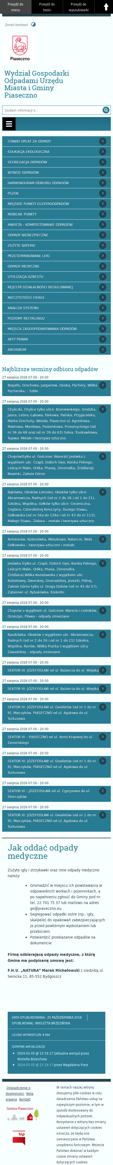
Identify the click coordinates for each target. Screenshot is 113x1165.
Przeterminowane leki (29, 255)
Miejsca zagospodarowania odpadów (42, 328)
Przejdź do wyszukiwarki (79, 7)
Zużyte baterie (21, 245)
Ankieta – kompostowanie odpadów (40, 224)
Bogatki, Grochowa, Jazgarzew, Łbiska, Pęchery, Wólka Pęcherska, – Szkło (52, 388)
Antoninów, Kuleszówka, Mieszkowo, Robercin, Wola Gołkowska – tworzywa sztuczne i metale (50, 542)
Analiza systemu (23, 307)
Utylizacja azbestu (25, 276)
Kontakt (24, 1099)
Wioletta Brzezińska (52, 1023)
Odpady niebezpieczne (28, 234)
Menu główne (9, 124)
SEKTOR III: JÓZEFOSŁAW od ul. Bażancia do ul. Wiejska (53, 670)
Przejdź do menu (15, 7)
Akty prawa (18, 339)
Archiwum (17, 349)
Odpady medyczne (23, 266)
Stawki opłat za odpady (29, 141)
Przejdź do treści (47, 7)
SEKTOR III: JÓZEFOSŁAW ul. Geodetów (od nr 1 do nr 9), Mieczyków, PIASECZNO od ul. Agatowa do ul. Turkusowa (52, 712)
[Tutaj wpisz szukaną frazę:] (51, 110)
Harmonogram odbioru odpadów (38, 182)
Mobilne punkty (22, 214)
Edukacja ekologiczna (28, 151)
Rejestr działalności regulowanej (40, 287)
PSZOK (13, 193)
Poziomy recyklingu (26, 318)
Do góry (106, 7)
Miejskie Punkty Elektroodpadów (38, 203)
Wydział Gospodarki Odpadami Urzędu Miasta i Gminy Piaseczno (36, 84)
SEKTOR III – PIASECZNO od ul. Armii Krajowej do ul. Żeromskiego (50, 739)
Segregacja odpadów (27, 162)
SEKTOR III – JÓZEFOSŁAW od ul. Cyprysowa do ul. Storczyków (49, 793)
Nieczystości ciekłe (26, 297)
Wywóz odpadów (23, 172)
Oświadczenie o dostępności (18, 1090)
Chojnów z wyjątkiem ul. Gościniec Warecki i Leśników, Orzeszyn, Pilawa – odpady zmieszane (52, 613)
